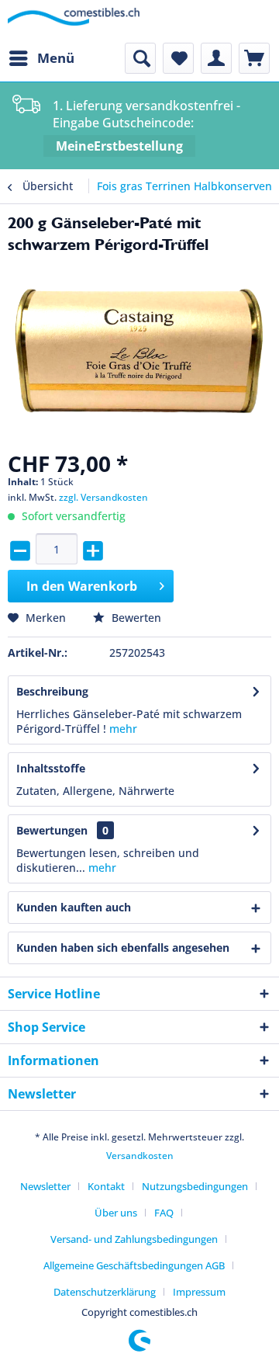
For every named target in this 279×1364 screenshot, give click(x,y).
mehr (123, 728)
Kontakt (106, 1186)
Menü (55, 58)
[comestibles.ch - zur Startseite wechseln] (74, 21)
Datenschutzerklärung (104, 1292)
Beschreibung (52, 691)
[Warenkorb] (254, 58)
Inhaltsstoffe (50, 768)
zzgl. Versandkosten (103, 497)
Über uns (116, 1213)
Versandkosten (140, 1155)
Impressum (199, 1292)
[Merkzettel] (178, 58)
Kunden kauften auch (73, 907)
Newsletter (45, 1186)
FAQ (164, 1213)
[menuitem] (41, 58)
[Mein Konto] (216, 58)
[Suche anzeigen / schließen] (140, 58)
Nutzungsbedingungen (195, 1186)
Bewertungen (52, 830)
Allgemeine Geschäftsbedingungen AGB (134, 1265)
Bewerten (134, 617)
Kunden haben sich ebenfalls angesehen (122, 947)
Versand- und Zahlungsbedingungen (134, 1239)
